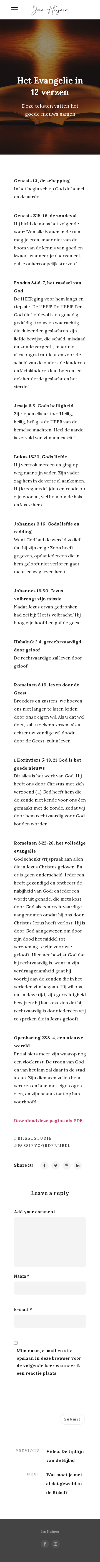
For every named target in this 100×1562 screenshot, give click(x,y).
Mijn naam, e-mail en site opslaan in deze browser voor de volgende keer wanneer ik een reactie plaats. (49, 1362)
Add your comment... (36, 1211)
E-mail (23, 1309)
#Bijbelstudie (33, 1138)
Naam (21, 1276)
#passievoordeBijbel (42, 1146)
